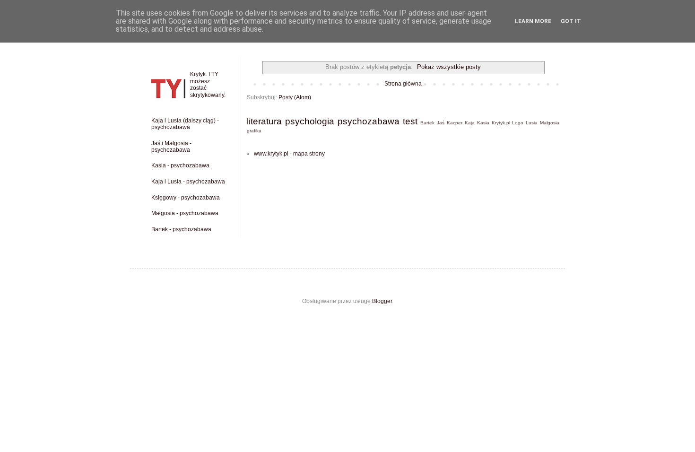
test (410, 121)
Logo (517, 122)
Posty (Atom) (294, 97)
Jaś (440, 122)
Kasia (483, 122)
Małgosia (549, 122)
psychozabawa (369, 121)
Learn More (533, 21)
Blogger (382, 301)
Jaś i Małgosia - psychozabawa (171, 146)
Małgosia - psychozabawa (184, 213)
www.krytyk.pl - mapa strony (289, 153)
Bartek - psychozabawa (181, 229)
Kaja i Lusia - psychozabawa (188, 181)
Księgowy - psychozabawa (185, 197)
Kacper (454, 122)
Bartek (427, 122)
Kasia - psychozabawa (180, 165)
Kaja (470, 122)
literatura (264, 121)
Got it (571, 21)
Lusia (532, 122)
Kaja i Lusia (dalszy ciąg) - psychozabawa (185, 123)
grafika (254, 130)
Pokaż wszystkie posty (449, 66)
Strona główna (403, 83)
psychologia (309, 121)
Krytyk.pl (501, 122)
